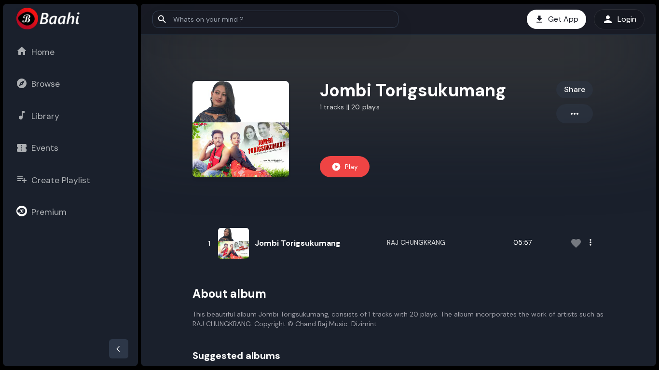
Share (574, 89)
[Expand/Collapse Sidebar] (118, 348)
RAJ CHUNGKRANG (416, 242)
